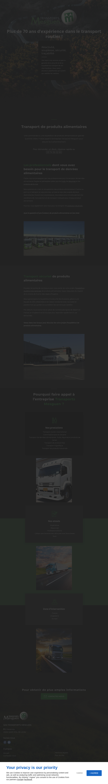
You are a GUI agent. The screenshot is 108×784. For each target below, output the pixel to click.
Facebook (28, 779)
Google (20, 779)
